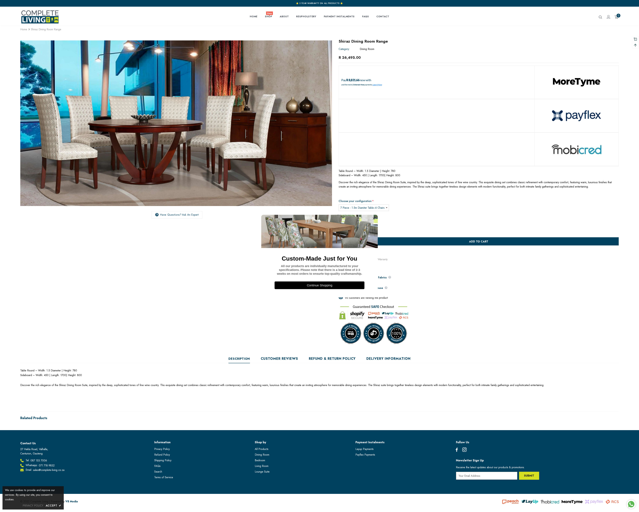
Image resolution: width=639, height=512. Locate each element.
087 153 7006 (38, 460)
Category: (344, 49)
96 (346, 298)
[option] (176, 123)
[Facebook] (457, 450)
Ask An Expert (190, 215)
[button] (374, 218)
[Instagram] (464, 450)
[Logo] (39, 17)
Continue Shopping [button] (319, 285)
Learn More (377, 84)
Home (23, 29)
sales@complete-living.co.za (48, 470)
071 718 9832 (47, 465)
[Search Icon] (600, 17)
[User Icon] (608, 17)
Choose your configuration (356, 201)
